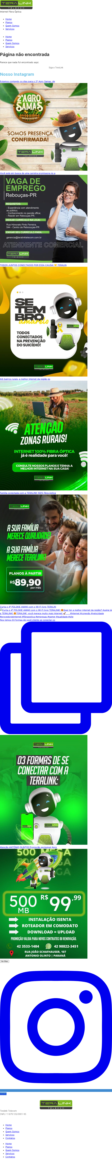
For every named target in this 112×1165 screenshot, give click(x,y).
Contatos (10, 1138)
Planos (8, 22)
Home (8, 19)
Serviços (9, 29)
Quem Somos (12, 25)
